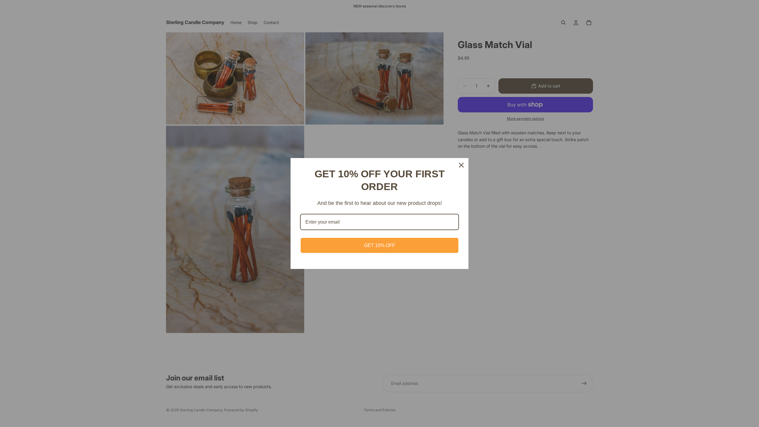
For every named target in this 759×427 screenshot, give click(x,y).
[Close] (461, 165)
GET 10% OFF (379, 245)
